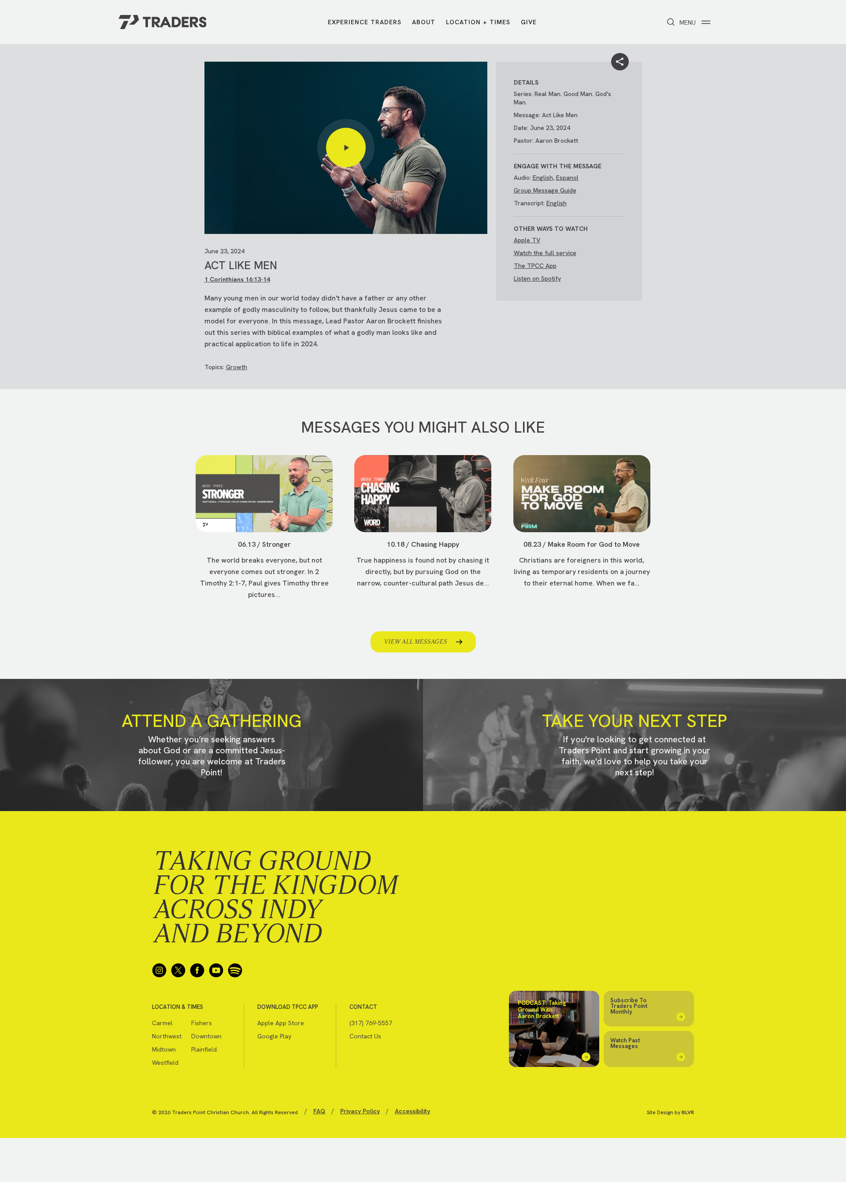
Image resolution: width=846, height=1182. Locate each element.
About (423, 22)
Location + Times (478, 22)
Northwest (167, 1036)
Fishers (201, 1023)
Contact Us (365, 1036)
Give (529, 22)
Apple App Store (280, 1023)
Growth (236, 367)
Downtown (206, 1036)
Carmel (162, 1023)
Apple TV (527, 240)
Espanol (567, 178)
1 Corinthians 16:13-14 (237, 279)
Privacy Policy (360, 1111)
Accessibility (412, 1111)
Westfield (165, 1063)
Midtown (164, 1049)
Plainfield (204, 1049)
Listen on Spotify (537, 278)
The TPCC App (535, 266)
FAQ (319, 1111)
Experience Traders (364, 22)
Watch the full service (545, 253)
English (543, 178)
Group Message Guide (545, 190)
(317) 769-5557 (370, 1023)
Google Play (274, 1036)
